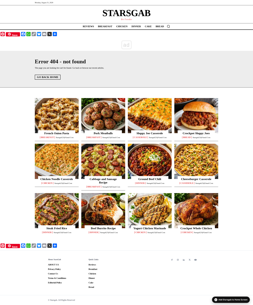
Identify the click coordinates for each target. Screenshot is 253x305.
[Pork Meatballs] (103, 115)
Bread (187, 137)
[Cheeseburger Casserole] (196, 161)
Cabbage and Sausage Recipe (103, 180)
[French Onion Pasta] (57, 115)
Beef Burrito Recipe (103, 228)
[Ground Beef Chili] (150, 161)
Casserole (140, 137)
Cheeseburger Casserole (196, 179)
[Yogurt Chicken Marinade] (150, 210)
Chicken (47, 183)
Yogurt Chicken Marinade (149, 228)
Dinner (140, 183)
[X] (189, 260)
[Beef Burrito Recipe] (103, 210)
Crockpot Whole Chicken (196, 228)
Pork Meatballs (103, 133)
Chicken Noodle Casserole (56, 179)
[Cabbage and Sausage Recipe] (103, 161)
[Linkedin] (183, 260)
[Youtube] (195, 260)
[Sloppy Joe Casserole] (150, 115)
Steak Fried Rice (56, 228)
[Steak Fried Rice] (57, 210)
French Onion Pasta (56, 133)
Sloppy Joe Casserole (150, 133)
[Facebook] (172, 260)
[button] (168, 26)
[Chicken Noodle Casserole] (57, 161)
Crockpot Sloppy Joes (196, 133)
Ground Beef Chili (149, 179)
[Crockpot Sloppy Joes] (196, 115)
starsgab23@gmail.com (65, 137)
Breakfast (47, 137)
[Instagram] (178, 260)
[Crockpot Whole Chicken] (196, 210)
